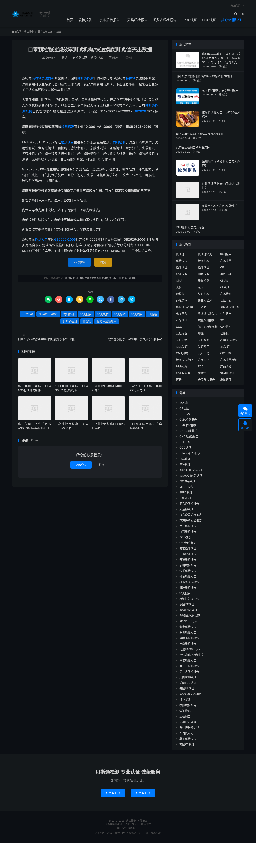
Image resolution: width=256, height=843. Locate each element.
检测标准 (67, 127)
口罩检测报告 (187, 554)
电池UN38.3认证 (190, 649)
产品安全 (203, 359)
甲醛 (201, 333)
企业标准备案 (187, 542)
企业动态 (185, 537)
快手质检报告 (187, 570)
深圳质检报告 (187, 632)
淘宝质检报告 (187, 626)
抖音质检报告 (187, 576)
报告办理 (225, 274)
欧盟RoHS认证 (188, 621)
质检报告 (23, 14)
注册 (102, 464)
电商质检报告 (187, 643)
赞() (127, 57)
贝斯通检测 (85, 78)
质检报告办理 (184, 307)
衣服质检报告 (187, 705)
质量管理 (225, 379)
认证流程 (181, 340)
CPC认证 (185, 442)
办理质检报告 (228, 340)
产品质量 (225, 260)
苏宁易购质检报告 (190, 694)
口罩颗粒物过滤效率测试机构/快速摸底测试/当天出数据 (90, 50)
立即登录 (81, 464)
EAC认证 (184, 458)
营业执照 (225, 326)
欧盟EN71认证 (188, 610)
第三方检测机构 (208, 326)
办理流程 (181, 300)
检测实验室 (183, 373)
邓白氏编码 (186, 733)
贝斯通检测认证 (230, 307)
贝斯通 (150, 105)
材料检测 (119, 142)
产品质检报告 (206, 379)
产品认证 (181, 320)
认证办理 (181, 333)
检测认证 (203, 267)
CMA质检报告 (188, 425)
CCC (179, 326)
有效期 (202, 307)
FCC (201, 366)
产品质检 (225, 366)
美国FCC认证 (187, 682)
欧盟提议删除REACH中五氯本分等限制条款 (135, 339)
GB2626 (140, 111)
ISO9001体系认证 (190, 475)
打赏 (103, 262)
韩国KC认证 (186, 744)
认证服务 (203, 340)
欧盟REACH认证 (189, 615)
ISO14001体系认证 (191, 470)
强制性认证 (227, 373)
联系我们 (113, 793)
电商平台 (181, 313)
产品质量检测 (228, 359)
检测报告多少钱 (189, 598)
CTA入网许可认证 (190, 453)
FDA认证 (184, 464)
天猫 (179, 287)
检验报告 (225, 313)
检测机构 (103, 314)
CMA (179, 280)
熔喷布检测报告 (189, 638)
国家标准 (203, 274)
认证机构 (203, 293)
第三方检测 (205, 300)
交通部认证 (186, 509)
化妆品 (202, 373)
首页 (70, 20)
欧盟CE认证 (186, 604)
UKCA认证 (186, 498)
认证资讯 (185, 710)
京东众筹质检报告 (190, 514)
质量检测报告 (206, 320)
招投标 (224, 333)
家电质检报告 (187, 565)
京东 (201, 287)
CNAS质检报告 (188, 436)
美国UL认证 (186, 688)
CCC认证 (209, 20)
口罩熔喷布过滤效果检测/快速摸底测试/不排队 (47, 339)
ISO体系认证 (187, 481)
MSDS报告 (186, 486)
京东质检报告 (109, 20)
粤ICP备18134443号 (128, 827)
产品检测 (225, 293)
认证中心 (225, 300)
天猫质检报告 (137, 20)
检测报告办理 (184, 359)
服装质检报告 (187, 587)
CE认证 (224, 287)
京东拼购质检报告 (190, 520)
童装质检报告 (187, 660)
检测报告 (41, 239)
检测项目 (67, 142)
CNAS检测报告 (188, 430)
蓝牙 (179, 379)
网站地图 (142, 820)
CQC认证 (185, 447)
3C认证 (225, 346)
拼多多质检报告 (164, 20)
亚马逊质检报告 (189, 503)
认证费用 (203, 346)
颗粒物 (130, 78)
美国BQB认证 (187, 677)
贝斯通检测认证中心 (208, 313)
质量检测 (203, 280)
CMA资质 (182, 353)
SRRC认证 (189, 20)
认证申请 (203, 353)
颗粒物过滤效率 (43, 78)
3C (222, 320)
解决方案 (181, 366)
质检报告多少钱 (189, 727)
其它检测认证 (231, 20)
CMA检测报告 (188, 419)
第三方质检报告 (189, 671)
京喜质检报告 (187, 531)
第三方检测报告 (189, 666)
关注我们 (236, 5)
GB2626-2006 (65, 239)
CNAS (224, 280)
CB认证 (184, 408)
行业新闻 (185, 699)
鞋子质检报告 (187, 738)
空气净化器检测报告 (192, 654)
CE (222, 267)
